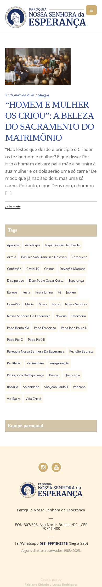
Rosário (12, 387)
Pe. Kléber (14, 363)
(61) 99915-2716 (54, 543)
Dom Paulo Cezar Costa (46, 280)
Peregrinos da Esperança (25, 375)
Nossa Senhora (76, 304)
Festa (26, 292)
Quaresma (72, 375)
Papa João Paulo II (74, 328)
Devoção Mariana (73, 268)
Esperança (76, 280)
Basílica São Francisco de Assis (44, 257)
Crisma (49, 268)
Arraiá (11, 257)
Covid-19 (32, 268)
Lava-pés (13, 304)
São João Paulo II (56, 387)
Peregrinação (59, 363)
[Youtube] (56, 467)
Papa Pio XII (36, 339)
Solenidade (31, 387)
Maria (29, 304)
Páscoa (54, 375)
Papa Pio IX (15, 339)
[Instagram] (43, 467)
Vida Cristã (33, 398)
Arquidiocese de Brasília (63, 245)
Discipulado (15, 280)
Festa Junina (44, 292)
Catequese (79, 257)
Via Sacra (14, 398)
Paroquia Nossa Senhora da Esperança (35, 351)
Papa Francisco (45, 328)
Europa (12, 292)
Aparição (13, 245)
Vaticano (79, 387)
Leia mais (12, 207)
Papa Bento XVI (18, 328)
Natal (56, 304)
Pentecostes (35, 363)
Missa (43, 304)
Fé (59, 292)
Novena (61, 316)
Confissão (14, 268)
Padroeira (79, 316)
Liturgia (43, 95)
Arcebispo (32, 245)
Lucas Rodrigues (65, 584)
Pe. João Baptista (81, 351)
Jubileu (71, 292)
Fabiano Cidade (37, 584)
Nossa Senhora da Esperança (28, 316)
